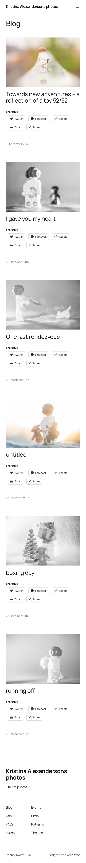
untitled (16, 454)
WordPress (73, 855)
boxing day (20, 573)
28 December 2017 (17, 380)
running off (20, 690)
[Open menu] (77, 6)
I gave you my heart (31, 218)
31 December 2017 (17, 144)
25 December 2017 (17, 734)
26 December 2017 (17, 616)
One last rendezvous (33, 337)
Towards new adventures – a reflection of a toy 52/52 (42, 97)
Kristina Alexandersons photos (32, 6)
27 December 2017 (17, 498)
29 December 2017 (17, 262)
